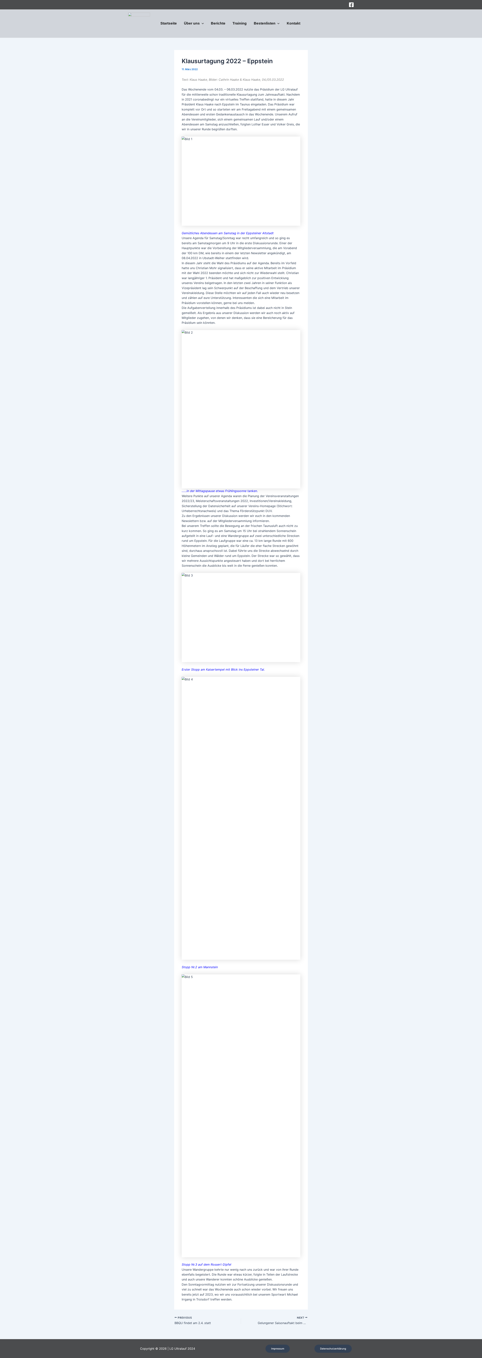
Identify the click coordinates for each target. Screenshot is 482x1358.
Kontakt (293, 23)
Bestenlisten (264, 23)
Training (240, 23)
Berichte (218, 23)
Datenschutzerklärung (333, 1348)
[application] (202, 23)
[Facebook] (351, 4)
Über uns (192, 23)
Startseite (168, 23)
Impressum (277, 1348)
